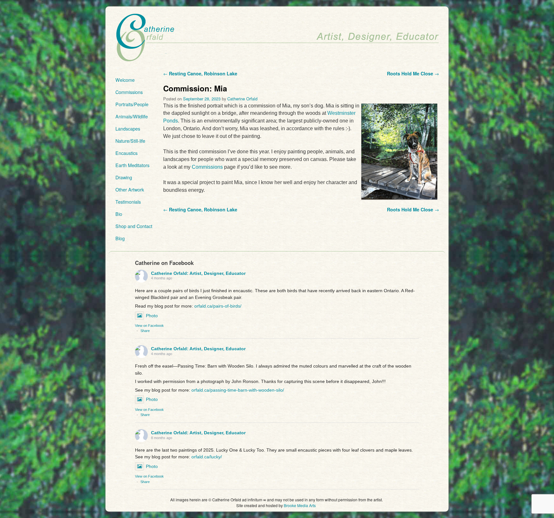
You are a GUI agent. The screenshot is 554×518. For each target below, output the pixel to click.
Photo (152, 315)
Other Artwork (129, 189)
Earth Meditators (132, 165)
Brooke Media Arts (300, 505)
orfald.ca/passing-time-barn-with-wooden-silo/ (237, 390)
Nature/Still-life (130, 140)
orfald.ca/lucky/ (206, 456)
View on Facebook (149, 325)
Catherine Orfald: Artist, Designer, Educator (198, 273)
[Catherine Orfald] (277, 38)
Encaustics (126, 152)
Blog (120, 238)
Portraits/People (131, 104)
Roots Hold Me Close (413, 73)
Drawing (123, 177)
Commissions (129, 92)
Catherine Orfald (242, 99)
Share (145, 331)
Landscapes (127, 128)
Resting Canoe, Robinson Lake (200, 73)
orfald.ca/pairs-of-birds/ (217, 306)
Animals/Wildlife (131, 116)
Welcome (125, 79)
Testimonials (128, 201)
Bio (118, 213)
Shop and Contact (133, 226)
